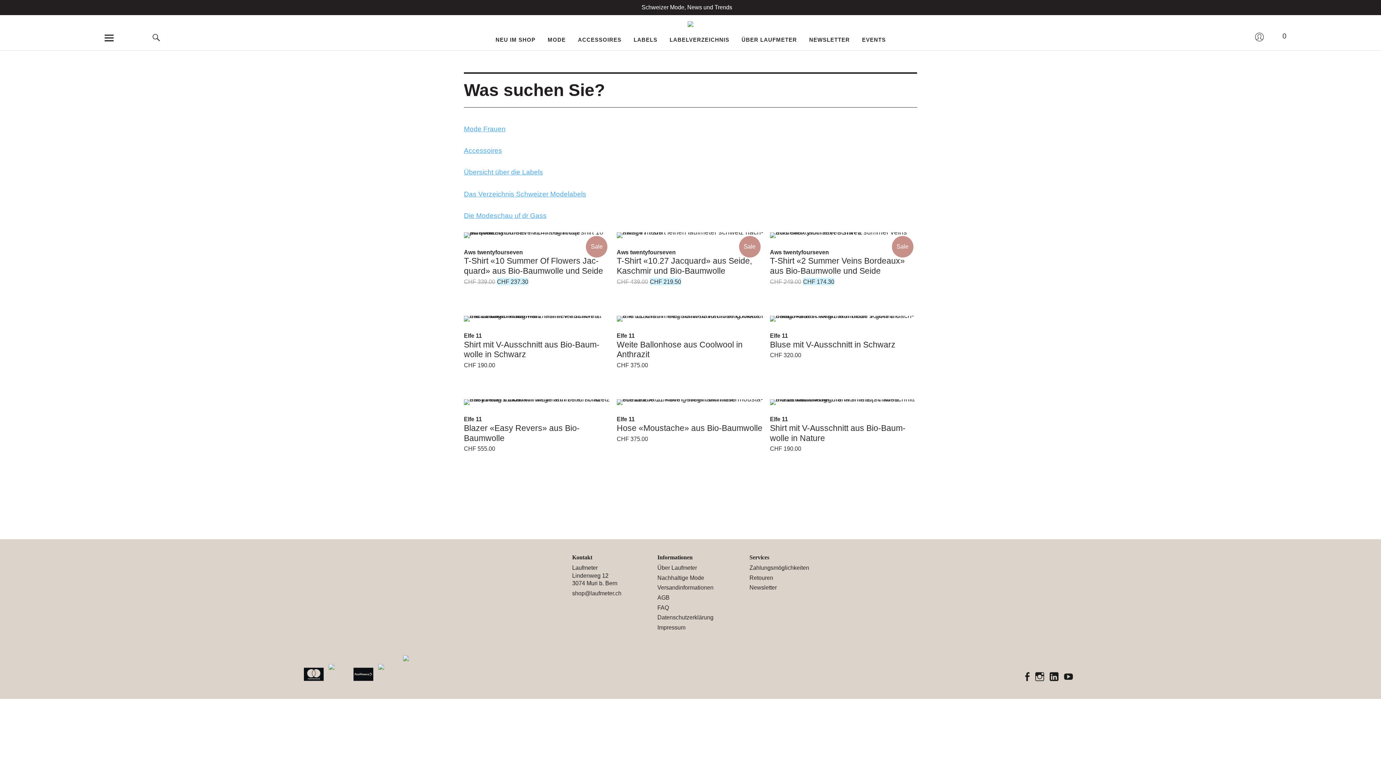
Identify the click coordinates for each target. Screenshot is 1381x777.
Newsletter (829, 40)
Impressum (671, 627)
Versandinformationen (685, 588)
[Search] (156, 25)
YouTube (1068, 677)
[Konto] (1259, 43)
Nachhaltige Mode (680, 578)
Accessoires (599, 40)
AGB (663, 598)
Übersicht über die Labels (503, 172)
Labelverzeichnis (699, 40)
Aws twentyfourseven (493, 252)
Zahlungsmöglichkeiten (779, 568)
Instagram (1040, 677)
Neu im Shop (515, 40)
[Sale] (537, 235)
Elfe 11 (473, 336)
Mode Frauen (485, 129)
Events (874, 40)
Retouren (761, 578)
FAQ (663, 608)
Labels (645, 40)
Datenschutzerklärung (685, 617)
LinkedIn (1054, 677)
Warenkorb (1278, 36)
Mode (557, 40)
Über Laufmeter (769, 40)
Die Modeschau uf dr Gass (505, 215)
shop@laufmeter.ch (596, 593)
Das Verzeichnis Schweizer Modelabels (525, 194)
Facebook (1027, 677)
